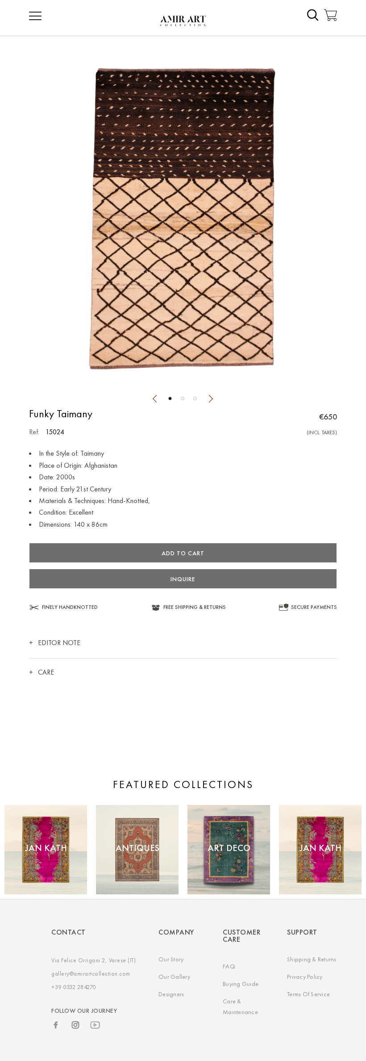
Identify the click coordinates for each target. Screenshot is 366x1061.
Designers (171, 994)
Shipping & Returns (312, 959)
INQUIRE (183, 579)
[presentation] (154, 399)
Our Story (170, 959)
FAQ (229, 966)
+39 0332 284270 (73, 987)
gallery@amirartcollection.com (90, 973)
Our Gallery (174, 977)
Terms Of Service (308, 994)
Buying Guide (240, 984)
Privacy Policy (305, 977)
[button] (170, 398)
